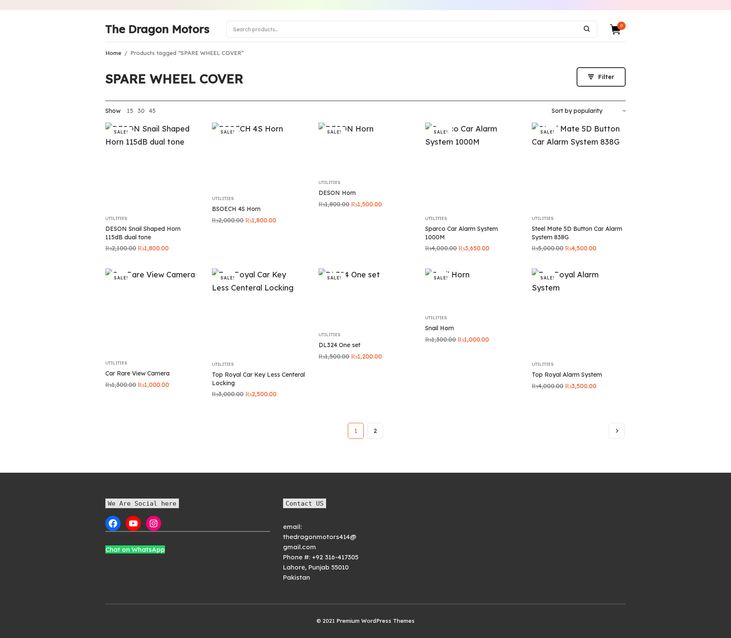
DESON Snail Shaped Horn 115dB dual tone (143, 233)
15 (130, 110)
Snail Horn (439, 328)
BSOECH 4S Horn (236, 209)
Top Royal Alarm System (567, 374)
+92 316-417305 (335, 557)
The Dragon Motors (157, 29)
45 (152, 110)
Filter (606, 77)
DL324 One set (339, 345)
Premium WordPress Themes (375, 620)
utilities (116, 218)
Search (586, 29)
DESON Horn (337, 193)
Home (113, 52)
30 (141, 110)
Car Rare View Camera (137, 373)
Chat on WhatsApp (135, 549)
